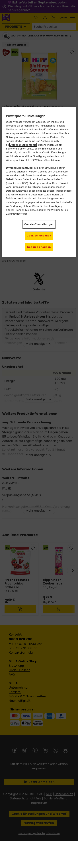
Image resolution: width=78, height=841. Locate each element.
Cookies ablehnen (39, 235)
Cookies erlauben (39, 246)
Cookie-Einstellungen (39, 224)
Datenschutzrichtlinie (23, 144)
